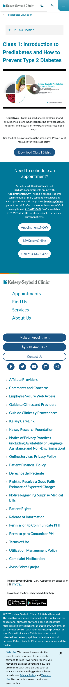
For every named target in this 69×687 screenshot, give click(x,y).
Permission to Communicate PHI (34, 525)
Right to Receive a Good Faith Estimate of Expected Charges (32, 484)
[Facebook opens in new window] (10, 366)
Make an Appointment (34, 337)
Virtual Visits (20, 212)
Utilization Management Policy (33, 550)
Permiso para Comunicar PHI (31, 533)
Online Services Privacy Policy (32, 456)
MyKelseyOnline (53, 201)
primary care (40, 185)
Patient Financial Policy (27, 465)
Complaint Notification (27, 558)
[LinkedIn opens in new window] (45, 366)
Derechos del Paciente (26, 473)
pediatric (20, 189)
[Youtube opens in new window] (34, 366)
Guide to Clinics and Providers (32, 404)
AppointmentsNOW (19, 193)
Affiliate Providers (23, 379)
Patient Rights (20, 508)
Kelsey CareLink (21, 421)
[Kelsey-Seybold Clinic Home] (20, 5)
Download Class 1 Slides (34, 152)
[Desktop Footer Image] (27, 286)
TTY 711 (16, 584)
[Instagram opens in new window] (57, 366)
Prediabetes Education (19, 14)
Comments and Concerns (28, 388)
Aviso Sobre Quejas (24, 567)
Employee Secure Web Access (32, 396)
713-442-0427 (33, 209)
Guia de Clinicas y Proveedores (33, 413)
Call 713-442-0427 (34, 254)
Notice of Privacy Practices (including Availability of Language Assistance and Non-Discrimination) (37, 443)
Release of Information (27, 517)
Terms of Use (19, 542)
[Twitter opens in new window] (22, 366)
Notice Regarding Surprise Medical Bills (36, 497)
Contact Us (34, 356)
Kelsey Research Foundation (31, 429)
